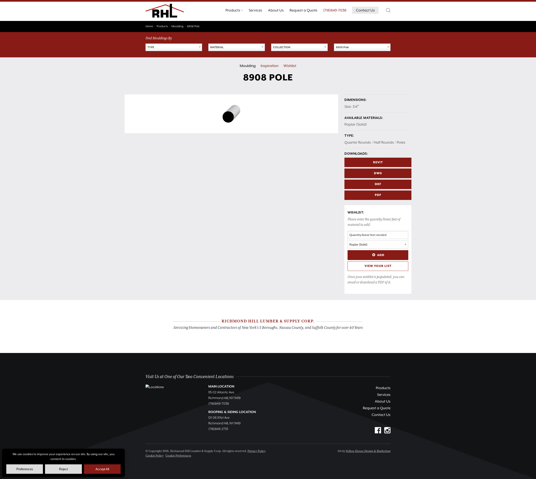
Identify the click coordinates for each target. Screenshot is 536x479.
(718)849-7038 (334, 10)
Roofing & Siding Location (232, 412)
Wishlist (289, 66)
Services (383, 395)
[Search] (388, 10)
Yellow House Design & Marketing (368, 451)
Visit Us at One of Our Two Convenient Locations (190, 376)
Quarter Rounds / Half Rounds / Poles (374, 142)
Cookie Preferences (178, 455)
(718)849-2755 (218, 429)
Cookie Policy (155, 455)
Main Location (221, 387)
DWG (378, 173)
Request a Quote (376, 408)
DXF (378, 184)
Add (380, 255)
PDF (378, 195)
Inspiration (269, 66)
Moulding (248, 66)
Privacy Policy (256, 451)
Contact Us (381, 415)
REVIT (378, 162)
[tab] (234, 11)
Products (383, 388)
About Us (382, 401)
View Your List (378, 266)
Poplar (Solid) (355, 124)
